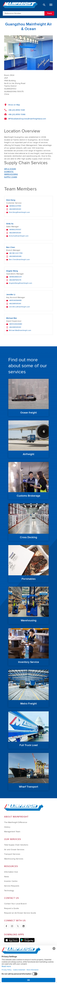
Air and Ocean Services (14, 849)
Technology (9, 890)
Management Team (12, 831)
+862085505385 (15, 256)
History (7, 827)
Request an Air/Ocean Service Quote (20, 913)
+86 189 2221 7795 (16, 253)
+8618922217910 (15, 206)
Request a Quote (11, 908)
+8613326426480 (15, 324)
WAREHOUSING (11, 174)
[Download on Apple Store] (11, 941)
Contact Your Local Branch (15, 903)
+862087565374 (15, 280)
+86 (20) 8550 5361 (16, 110)
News (6, 876)
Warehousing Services (13, 859)
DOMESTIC (9, 171)
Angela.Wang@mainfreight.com (20, 283)
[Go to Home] (23, 810)
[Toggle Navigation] (51, 5)
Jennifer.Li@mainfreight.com (19, 307)
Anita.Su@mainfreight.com (18, 236)
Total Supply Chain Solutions (16, 845)
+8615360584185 (15, 300)
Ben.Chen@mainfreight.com (19, 259)
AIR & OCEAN (10, 169)
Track (49, 13)
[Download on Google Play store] (27, 941)
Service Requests (11, 886)
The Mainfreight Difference (15, 822)
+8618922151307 (15, 229)
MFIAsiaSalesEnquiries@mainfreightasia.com (27, 119)
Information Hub (11, 872)
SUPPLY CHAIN (10, 177)
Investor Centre (10, 881)
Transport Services (12, 854)
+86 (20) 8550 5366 (16, 114)
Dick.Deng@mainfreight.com (19, 212)
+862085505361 (15, 209)
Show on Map (14, 105)
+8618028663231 (15, 277)
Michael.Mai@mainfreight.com (20, 330)
